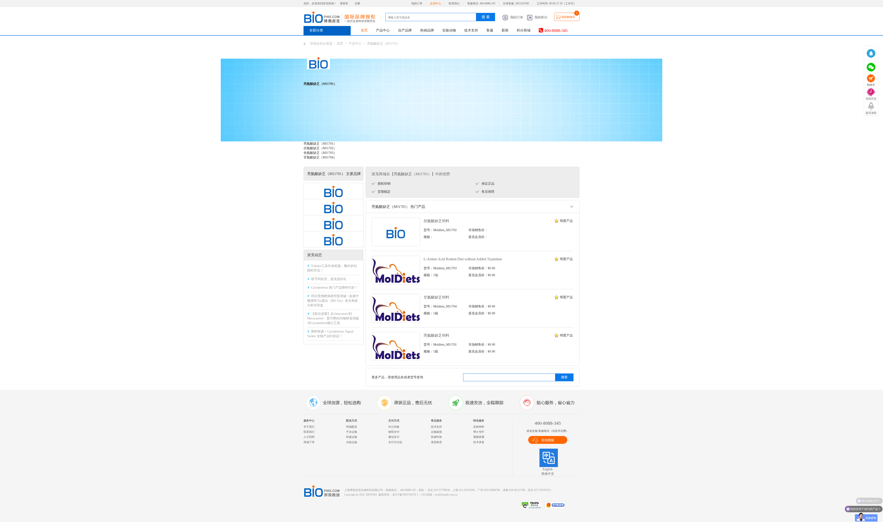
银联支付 (393, 431)
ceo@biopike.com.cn (446, 494)
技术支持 (471, 30)
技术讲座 (478, 442)
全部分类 (316, 30)
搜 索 (486, 17)
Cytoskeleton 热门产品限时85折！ (334, 287)
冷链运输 (351, 442)
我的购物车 (568, 17)
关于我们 (309, 426)
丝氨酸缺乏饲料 (436, 221)
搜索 (564, 377)
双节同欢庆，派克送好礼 (329, 279)
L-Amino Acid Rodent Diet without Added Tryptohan (463, 259)
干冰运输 (351, 431)
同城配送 (351, 426)
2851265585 (522, 3)
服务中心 (309, 420)
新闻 (505, 30)
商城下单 (309, 442)
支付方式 (393, 420)
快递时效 (436, 437)
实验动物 (449, 30)
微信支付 (393, 437)
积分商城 (523, 30)
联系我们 (454, 3)
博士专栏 (478, 431)
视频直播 (478, 437)
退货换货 (436, 442)
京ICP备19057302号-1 (405, 494)
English (548, 469)
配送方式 (351, 420)
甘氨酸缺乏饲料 (436, 297)
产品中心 (383, 30)
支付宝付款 (395, 442)
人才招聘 (309, 437)
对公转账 (393, 426)
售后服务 (436, 420)
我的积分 (541, 17)
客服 (489, 30)
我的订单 (416, 3)
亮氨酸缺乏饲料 (436, 335)
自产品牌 (405, 30)
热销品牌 (427, 30)
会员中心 (435, 3)
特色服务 (478, 420)
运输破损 (436, 431)
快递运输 (351, 437)
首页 (364, 30)
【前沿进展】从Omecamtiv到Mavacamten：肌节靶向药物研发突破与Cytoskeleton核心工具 (333, 318)
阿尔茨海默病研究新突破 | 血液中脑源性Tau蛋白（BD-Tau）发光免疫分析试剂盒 (333, 300)
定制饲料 (478, 426)
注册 (357, 3)
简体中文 (547, 474)
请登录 (344, 3)
